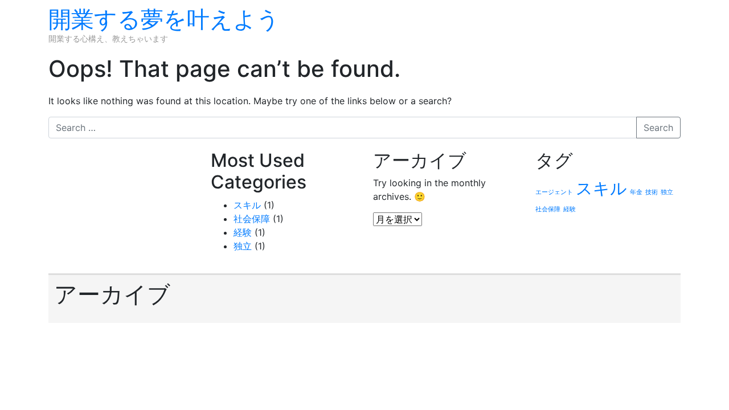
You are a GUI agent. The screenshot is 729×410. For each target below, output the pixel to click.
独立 (243, 246)
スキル (247, 205)
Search (658, 127)
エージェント (554, 192)
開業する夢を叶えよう (164, 19)
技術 (651, 192)
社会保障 (252, 218)
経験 (243, 232)
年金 (636, 192)
